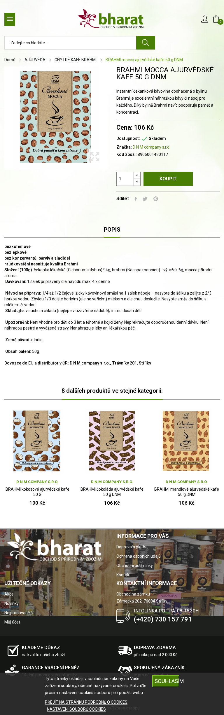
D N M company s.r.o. (151, 147)
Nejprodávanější (19, 612)
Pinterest (155, 198)
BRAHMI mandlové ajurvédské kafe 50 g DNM (186, 492)
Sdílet (136, 198)
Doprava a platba (132, 547)
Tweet (145, 198)
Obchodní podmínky (134, 565)
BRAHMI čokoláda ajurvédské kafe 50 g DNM (112, 492)
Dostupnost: (128, 138)
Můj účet (12, 622)
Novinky (11, 603)
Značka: (124, 147)
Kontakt (123, 575)
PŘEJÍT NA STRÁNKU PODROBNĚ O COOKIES (86, 702)
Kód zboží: (126, 154)
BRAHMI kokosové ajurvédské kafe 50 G (37, 492)
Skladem (157, 138)
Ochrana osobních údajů (138, 556)
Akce (9, 594)
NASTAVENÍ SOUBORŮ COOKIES (76, 709)
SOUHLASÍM (167, 681)
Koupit (168, 179)
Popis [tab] (112, 229)
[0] (216, 19)
